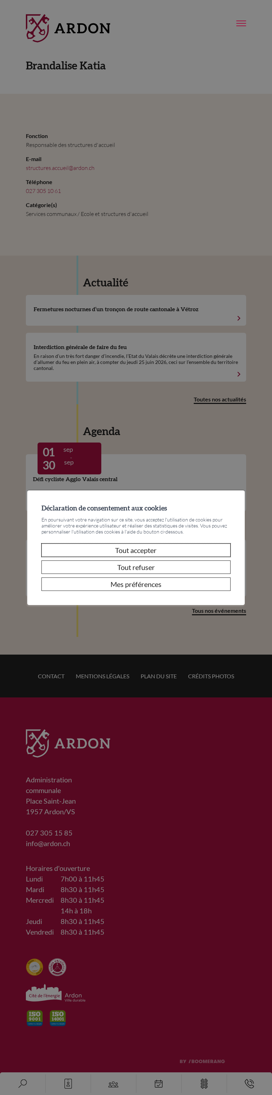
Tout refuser (136, 567)
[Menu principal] (241, 24)
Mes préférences (136, 584)
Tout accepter (136, 550)
